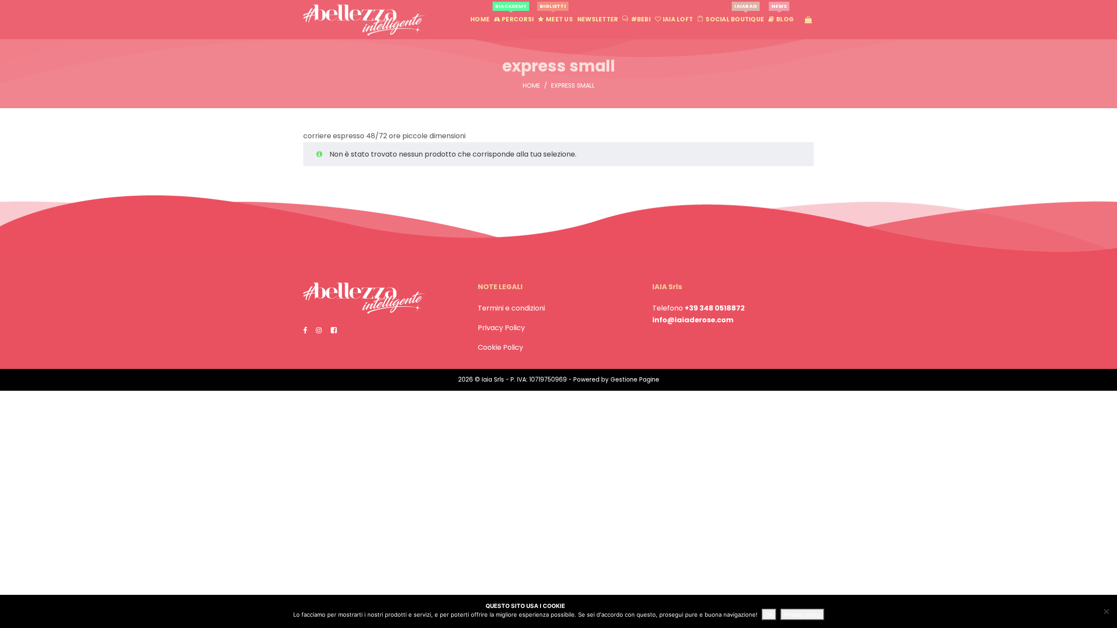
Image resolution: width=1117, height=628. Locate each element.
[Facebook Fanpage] (305, 330)
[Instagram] (319, 330)
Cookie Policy (500, 347)
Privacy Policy (501, 328)
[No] (1106, 611)
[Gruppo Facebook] (334, 330)
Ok (769, 614)
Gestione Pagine (634, 379)
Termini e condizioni (511, 308)
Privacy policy (802, 614)
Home (531, 85)
